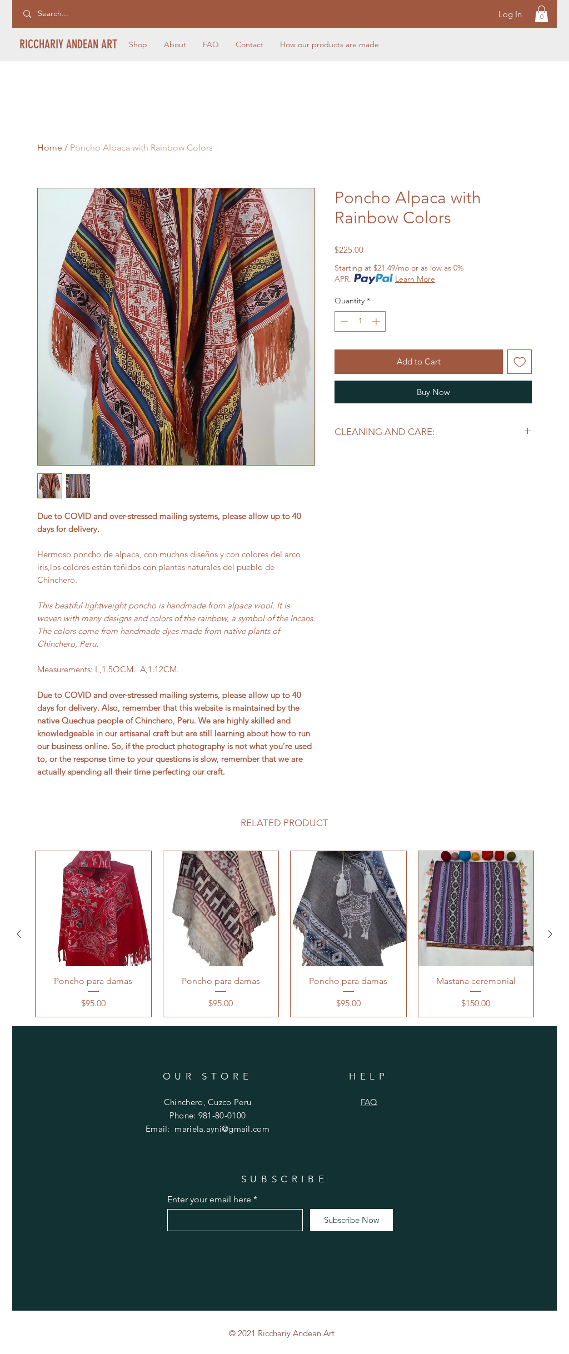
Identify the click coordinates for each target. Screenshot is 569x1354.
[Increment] (377, 321)
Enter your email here (209, 1199)
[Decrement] (343, 321)
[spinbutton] (360, 321)
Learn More (415, 279)
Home (49, 147)
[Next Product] (550, 934)
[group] (284, 934)
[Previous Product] (19, 934)
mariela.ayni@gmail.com (221, 1128)
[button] (541, 14)
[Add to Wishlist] (519, 361)
